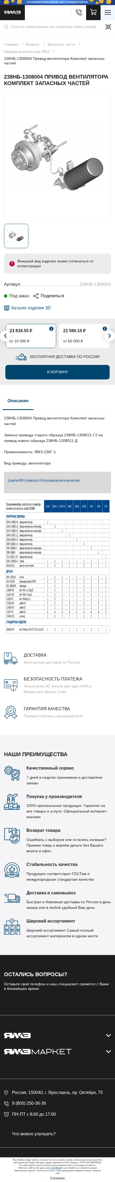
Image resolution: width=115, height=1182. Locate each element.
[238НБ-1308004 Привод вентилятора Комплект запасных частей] (57, 157)
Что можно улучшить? (34, 1134)
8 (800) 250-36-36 (29, 1103)
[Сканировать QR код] (108, 27)
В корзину (57, 372)
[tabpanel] (57, 564)
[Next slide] (109, 336)
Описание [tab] (18, 400)
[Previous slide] (5, 336)
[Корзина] (93, 12)
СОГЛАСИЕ (56, 1168)
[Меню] (108, 12)
